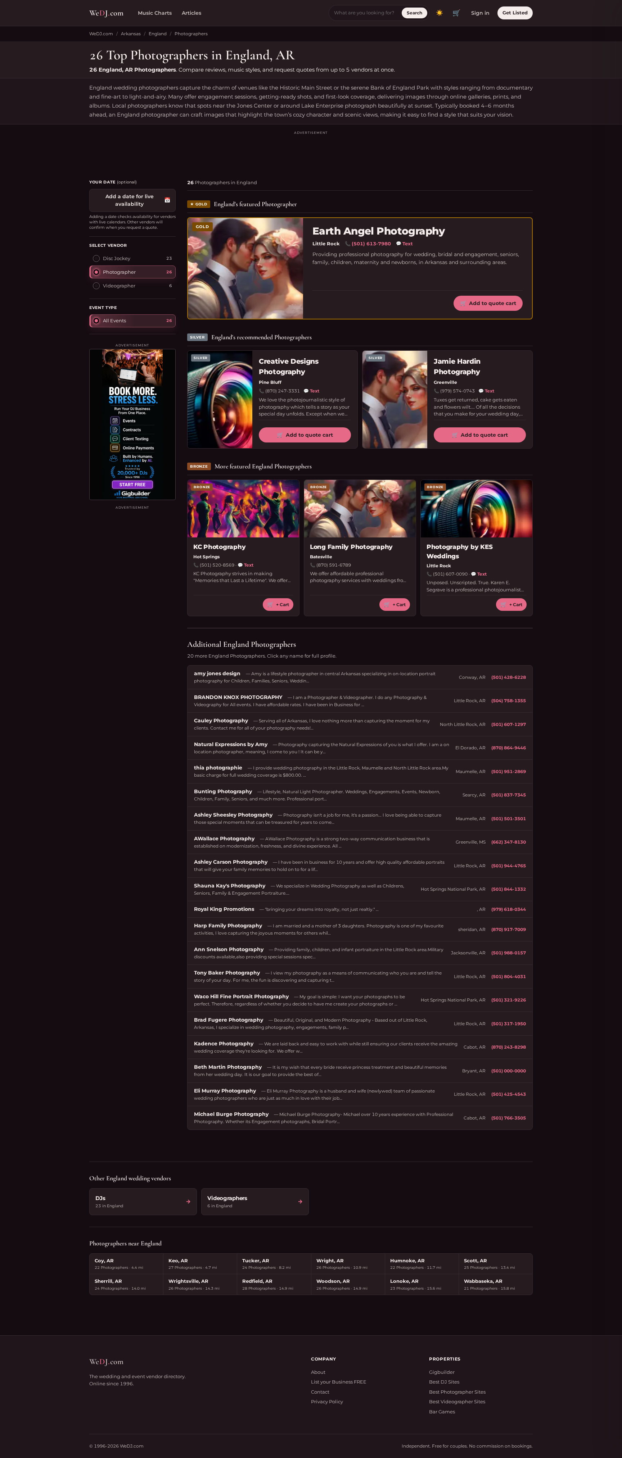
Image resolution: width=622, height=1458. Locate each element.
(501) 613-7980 (371, 243)
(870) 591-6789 (333, 565)
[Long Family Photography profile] (360, 508)
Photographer (119, 271)
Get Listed (515, 12)
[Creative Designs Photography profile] (220, 399)
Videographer (119, 285)
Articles (191, 13)
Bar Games (442, 1411)
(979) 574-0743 (457, 391)
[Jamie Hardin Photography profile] (394, 399)
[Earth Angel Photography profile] (245, 268)
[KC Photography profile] (243, 508)
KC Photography (219, 546)
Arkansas (131, 33)
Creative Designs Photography (289, 366)
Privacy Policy (327, 1401)
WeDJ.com (101, 33)
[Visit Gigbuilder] (132, 424)
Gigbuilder (442, 1372)
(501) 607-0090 (450, 574)
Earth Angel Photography (378, 231)
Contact (320, 1392)
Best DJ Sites (444, 1382)
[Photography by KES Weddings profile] (476, 508)
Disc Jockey (116, 258)
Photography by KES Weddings (459, 551)
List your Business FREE (338, 1382)
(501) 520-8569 (217, 565)
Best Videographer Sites (457, 1401)
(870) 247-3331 (282, 391)
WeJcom (106, 13)
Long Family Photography (351, 546)
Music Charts (155, 13)
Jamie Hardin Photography (457, 366)
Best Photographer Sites (457, 1392)
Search (414, 12)
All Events (114, 320)
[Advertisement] (311, 152)
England (158, 33)
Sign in (480, 13)
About (318, 1372)
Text (404, 243)
